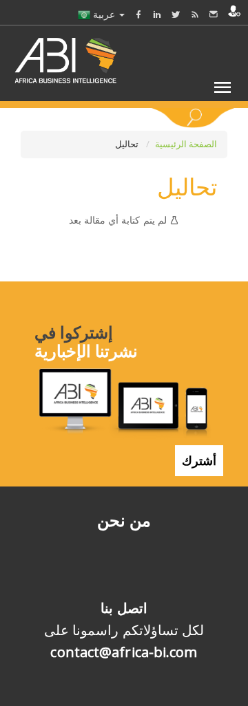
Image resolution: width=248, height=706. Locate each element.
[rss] (195, 14)
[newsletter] (213, 14)
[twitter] (175, 14)
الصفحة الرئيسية (186, 144)
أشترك (199, 460)
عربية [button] (104, 14)
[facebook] (138, 14)
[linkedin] (157, 14)
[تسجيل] (234, 11)
